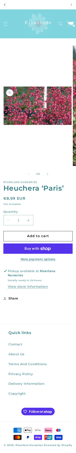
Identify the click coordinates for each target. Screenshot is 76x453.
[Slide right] (47, 174)
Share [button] (13, 298)
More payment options (38, 259)
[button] (5, 24)
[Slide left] (28, 174)
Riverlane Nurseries (29, 445)
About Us (16, 354)
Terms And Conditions (27, 364)
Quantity (10, 211)
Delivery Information (26, 384)
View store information (28, 287)
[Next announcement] (71, 4)
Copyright (17, 394)
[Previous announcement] (4, 4)
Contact (15, 344)
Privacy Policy (20, 374)
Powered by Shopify (58, 445)
